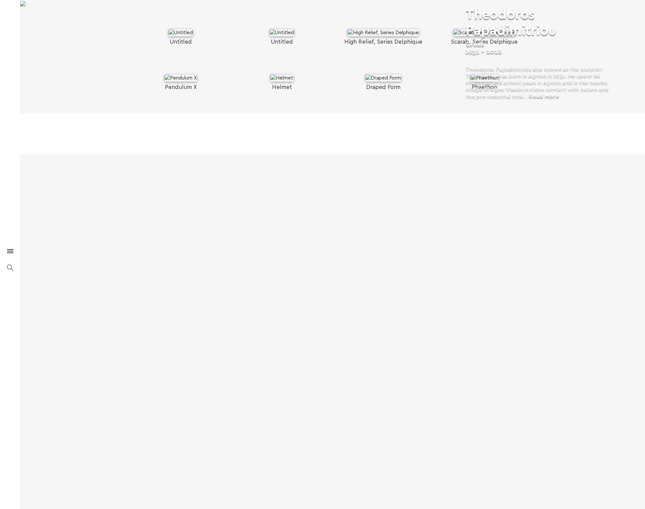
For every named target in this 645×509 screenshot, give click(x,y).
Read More (544, 96)
